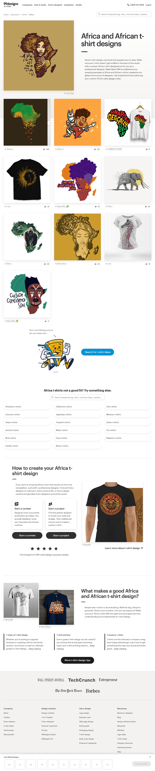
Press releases (9, 721)
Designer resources (125, 743)
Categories (27, 5)
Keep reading (35, 648)
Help (119, 752)
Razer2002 (9, 619)
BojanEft (87, 544)
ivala (8, 206)
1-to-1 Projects (47, 717)
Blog (119, 717)
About (6, 713)
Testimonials (9, 730)
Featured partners (124, 747)
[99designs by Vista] (11, 4)
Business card (84, 717)
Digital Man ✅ (62, 206)
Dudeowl (10, 149)
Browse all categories (88, 743)
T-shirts (24, 15)
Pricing (44, 730)
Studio (79, 5)
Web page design (86, 721)
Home (6, 15)
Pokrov (110, 206)
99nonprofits (9, 734)
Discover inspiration (49, 726)
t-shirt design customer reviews (54, 554)
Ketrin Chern (61, 263)
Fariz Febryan (46, 626)
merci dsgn (70, 93)
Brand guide (84, 726)
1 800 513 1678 (137, 5)
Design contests (48, 713)
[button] (150, 757)
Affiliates (120, 730)
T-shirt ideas (122, 739)
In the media (9, 726)
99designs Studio (49, 734)
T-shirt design (84, 734)
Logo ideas (121, 734)
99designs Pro (47, 739)
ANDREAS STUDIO (115, 149)
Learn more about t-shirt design (122, 548)
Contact (7, 717)
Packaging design (86, 730)
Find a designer (55, 5)
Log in (148, 5)
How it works (40, 5)
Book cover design (86, 739)
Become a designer (125, 713)
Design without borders (126, 721)
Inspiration (69, 5)
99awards (121, 726)
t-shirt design (109, 78)
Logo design (84, 713)
